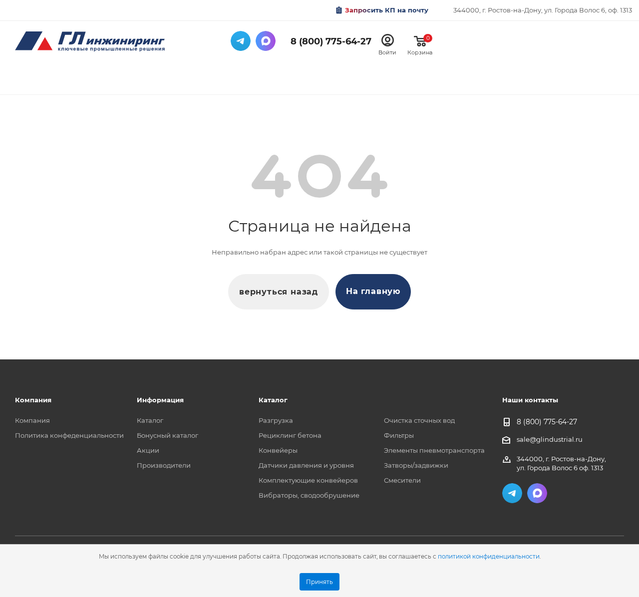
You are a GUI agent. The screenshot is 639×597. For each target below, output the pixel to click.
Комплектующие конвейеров (308, 480)
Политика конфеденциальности (69, 435)
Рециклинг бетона (290, 435)
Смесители (402, 480)
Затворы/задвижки (416, 465)
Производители (164, 465)
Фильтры (399, 435)
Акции (148, 450)
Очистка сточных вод (419, 420)
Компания (32, 420)
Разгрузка (276, 420)
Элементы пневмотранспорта (434, 450)
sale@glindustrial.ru (550, 439)
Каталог (150, 420)
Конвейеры (278, 450)
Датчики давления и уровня (306, 465)
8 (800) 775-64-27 (331, 41)
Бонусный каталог (167, 435)
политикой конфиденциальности (489, 556)
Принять (319, 582)
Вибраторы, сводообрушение (309, 495)
